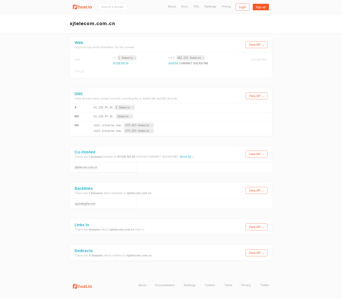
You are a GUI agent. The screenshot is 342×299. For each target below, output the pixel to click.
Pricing (226, 6)
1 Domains (127, 58)
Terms (228, 285)
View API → (256, 44)
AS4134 (173, 63)
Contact (210, 285)
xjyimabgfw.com (85, 203)
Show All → (187, 156)
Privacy (246, 285)
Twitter (264, 285)
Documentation (165, 285)
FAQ (196, 6)
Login (242, 7)
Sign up (261, 7)
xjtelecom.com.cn (86, 167)
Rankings (210, 6)
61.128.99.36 (121, 63)
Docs (184, 6)
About (172, 6)
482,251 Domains (190, 58)
